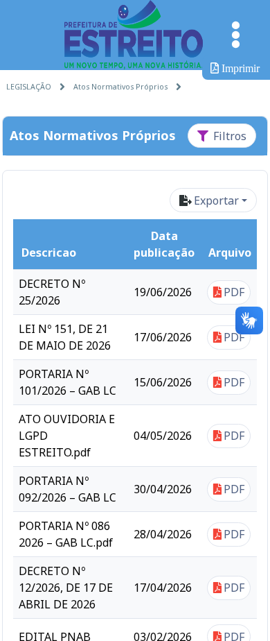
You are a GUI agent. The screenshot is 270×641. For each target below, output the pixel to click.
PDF (234, 292)
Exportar (216, 200)
